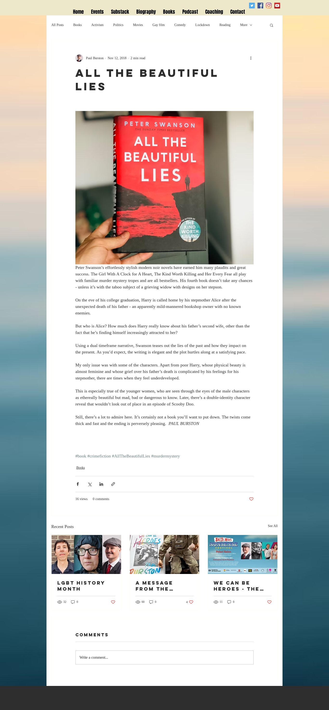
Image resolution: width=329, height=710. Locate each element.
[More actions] (251, 58)
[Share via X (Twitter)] (89, 484)
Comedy (180, 25)
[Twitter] (252, 5)
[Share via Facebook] (77, 484)
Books (77, 25)
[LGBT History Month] (86, 554)
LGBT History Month (81, 586)
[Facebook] (260, 5)
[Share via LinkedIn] (101, 484)
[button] (271, 25)
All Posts (57, 25)
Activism (97, 25)
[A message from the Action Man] (164, 554)
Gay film (158, 25)
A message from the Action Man (157, 586)
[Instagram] (269, 5)
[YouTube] (277, 5)
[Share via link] (113, 484)
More (243, 25)
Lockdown (202, 25)
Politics (118, 25)
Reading (224, 25)
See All (273, 526)
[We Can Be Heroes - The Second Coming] (242, 554)
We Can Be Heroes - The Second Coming (242, 586)
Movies (138, 25)
